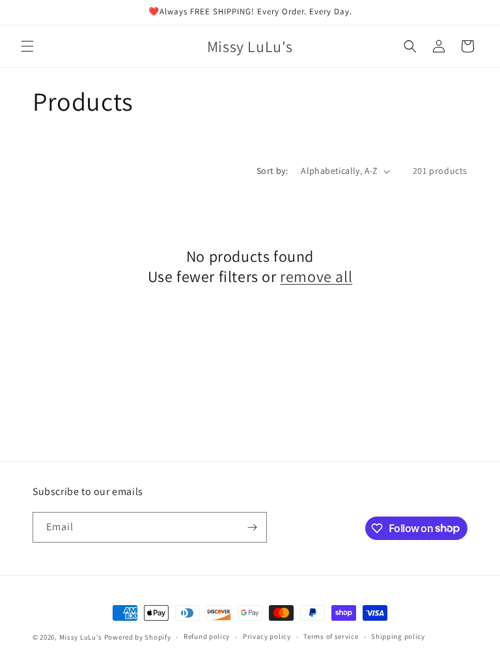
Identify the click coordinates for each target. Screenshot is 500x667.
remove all (316, 276)
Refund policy (207, 636)
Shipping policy (398, 636)
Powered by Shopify (137, 637)
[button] (27, 46)
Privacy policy (267, 636)
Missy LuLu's (80, 637)
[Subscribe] (252, 527)
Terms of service (330, 636)
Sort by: (272, 171)
